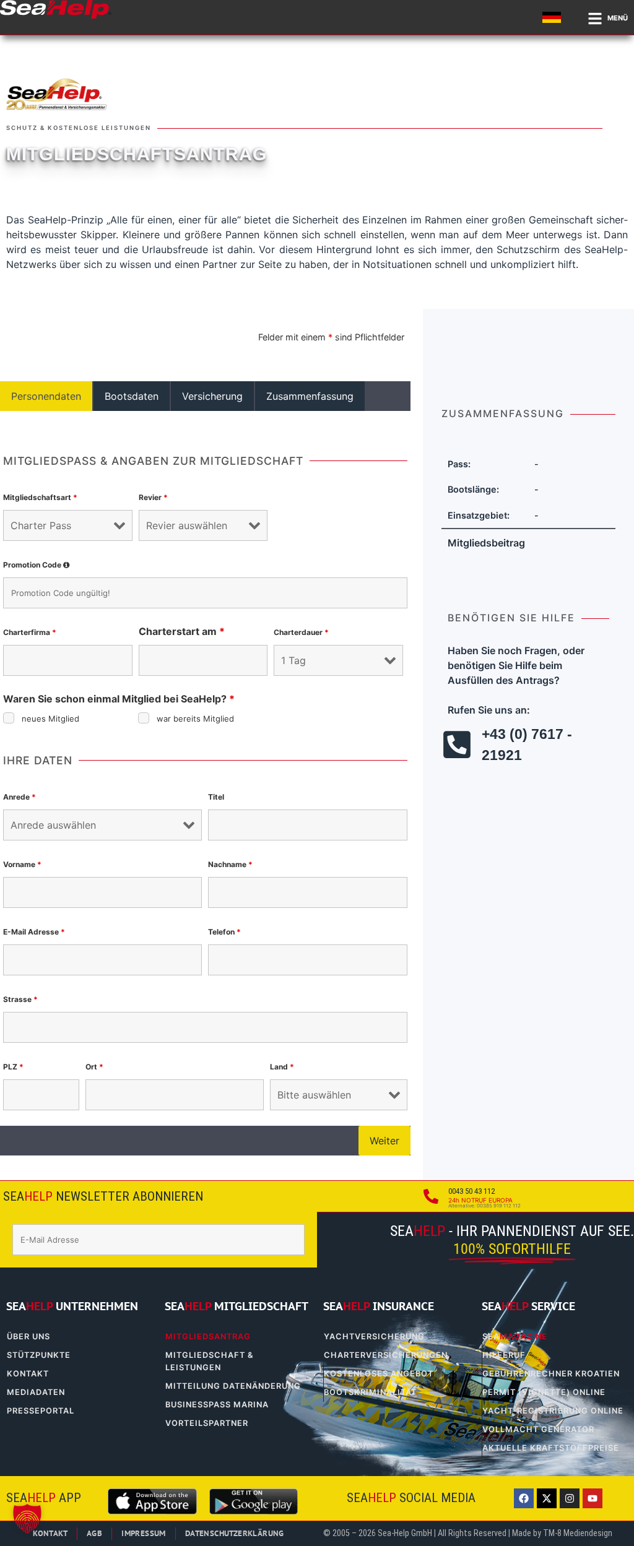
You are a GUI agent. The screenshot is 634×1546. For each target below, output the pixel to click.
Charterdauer (301, 632)
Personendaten (46, 396)
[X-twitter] (547, 1498)
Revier (153, 497)
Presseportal (40, 1410)
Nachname (230, 864)
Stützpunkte (39, 1355)
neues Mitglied (50, 718)
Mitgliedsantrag (208, 1336)
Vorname (22, 864)
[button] (27, 1519)
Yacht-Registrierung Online (552, 1410)
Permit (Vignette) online (544, 1392)
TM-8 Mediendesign (577, 1533)
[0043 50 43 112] (431, 1196)
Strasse (20, 999)
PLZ (13, 1066)
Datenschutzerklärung (234, 1533)
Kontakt (28, 1373)
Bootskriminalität (370, 1392)
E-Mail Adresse (34, 931)
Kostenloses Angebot (378, 1373)
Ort (94, 1066)
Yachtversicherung (374, 1336)
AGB (94, 1533)
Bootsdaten (131, 396)
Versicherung (212, 396)
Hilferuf (504, 1355)
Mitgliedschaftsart (40, 497)
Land (282, 1066)
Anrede (19, 796)
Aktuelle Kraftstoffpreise (550, 1448)
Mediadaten (36, 1392)
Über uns (28, 1336)
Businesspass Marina (217, 1404)
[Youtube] (592, 1498)
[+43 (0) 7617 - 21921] (456, 744)
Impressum (143, 1533)
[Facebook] (524, 1498)
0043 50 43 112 (471, 1191)
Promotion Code (38, 564)
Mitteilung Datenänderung (233, 1386)
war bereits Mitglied (195, 718)
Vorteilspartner (206, 1423)
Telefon (224, 931)
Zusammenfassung (310, 396)
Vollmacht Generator (538, 1429)
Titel (216, 796)
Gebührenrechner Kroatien (551, 1373)
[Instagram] (570, 1498)
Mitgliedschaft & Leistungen (209, 1361)
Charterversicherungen (386, 1355)
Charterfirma (29, 632)
